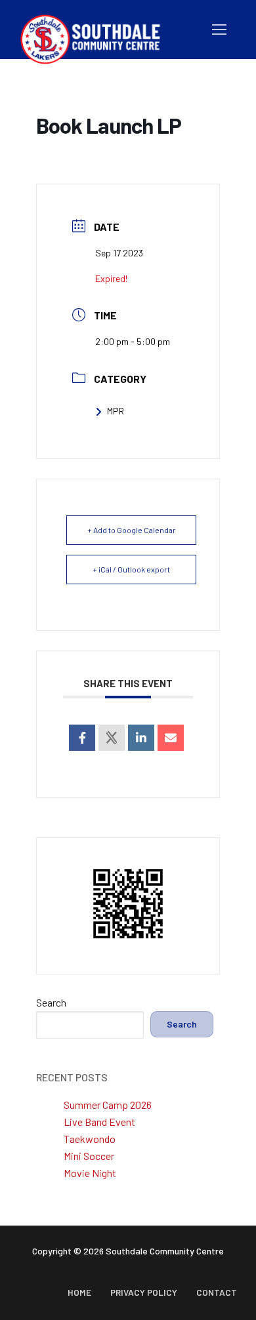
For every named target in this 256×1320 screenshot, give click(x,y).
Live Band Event (99, 1121)
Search (51, 1002)
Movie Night (90, 1173)
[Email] (171, 738)
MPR (115, 410)
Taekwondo (90, 1138)
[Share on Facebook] (82, 738)
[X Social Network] (111, 738)
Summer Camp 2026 (108, 1104)
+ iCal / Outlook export (131, 569)
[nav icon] (219, 29)
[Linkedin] (141, 738)
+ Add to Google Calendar (131, 529)
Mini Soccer (89, 1156)
